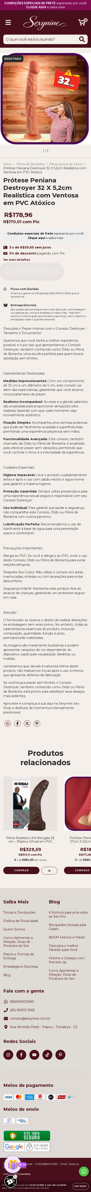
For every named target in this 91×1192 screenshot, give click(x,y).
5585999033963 (22, 1002)
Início (7, 164)
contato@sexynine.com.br (30, 1019)
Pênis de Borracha (30, 164)
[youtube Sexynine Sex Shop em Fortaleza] (34, 1055)
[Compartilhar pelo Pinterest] (37, 725)
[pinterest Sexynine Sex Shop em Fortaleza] (60, 1055)
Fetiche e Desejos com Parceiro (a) (67, 960)
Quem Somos (14, 929)
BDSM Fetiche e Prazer (67, 937)
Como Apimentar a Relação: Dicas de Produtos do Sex (18, 942)
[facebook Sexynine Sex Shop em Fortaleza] (21, 1055)
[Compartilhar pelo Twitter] (27, 725)
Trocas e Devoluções (19, 912)
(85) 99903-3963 (22, 1010)
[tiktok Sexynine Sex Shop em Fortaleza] (47, 1055)
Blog (7, 975)
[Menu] (8, 22)
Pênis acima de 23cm (65, 164)
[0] (81, 24)
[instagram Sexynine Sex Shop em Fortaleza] (8, 1055)
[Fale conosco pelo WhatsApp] (84, 1171)
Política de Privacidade (20, 921)
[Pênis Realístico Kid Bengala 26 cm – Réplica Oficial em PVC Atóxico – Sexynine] (49, 871)
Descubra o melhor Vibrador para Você (63, 948)
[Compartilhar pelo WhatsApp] (7, 723)
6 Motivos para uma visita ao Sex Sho (68, 914)
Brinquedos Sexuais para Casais (67, 927)
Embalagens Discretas (20, 967)
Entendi (80, 1186)
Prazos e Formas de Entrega (18, 956)
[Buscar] (82, 39)
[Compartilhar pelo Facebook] (18, 725)
